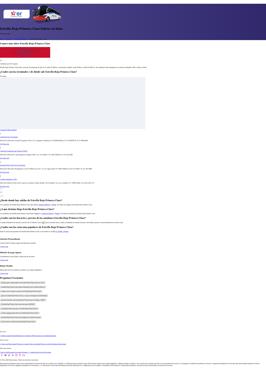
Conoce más (4, 246)
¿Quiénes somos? (5, 336)
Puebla (14, 130)
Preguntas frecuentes (15, 352)
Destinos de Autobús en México (26, 336)
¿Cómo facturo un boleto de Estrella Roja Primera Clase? (18, 321)
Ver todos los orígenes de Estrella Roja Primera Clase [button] (74, 205)
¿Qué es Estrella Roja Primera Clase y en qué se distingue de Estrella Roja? (24, 295)
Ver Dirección (4, 144)
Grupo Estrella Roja (20, 39)
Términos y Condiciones (30, 352)
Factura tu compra (23, 344)
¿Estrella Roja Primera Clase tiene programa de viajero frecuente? (21, 317)
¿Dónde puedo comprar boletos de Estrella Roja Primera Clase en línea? (22, 282)
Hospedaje (52, 336)
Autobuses (8, 39)
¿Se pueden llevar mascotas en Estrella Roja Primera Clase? (19, 308)
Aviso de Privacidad (44, 352)
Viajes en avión (45, 344)
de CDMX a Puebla (61, 231)
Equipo (13, 336)
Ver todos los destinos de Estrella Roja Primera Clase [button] (77, 213)
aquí (43, 222)
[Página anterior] (1, 188)
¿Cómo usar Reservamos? (8, 344)
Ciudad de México (6, 130)
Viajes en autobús (34, 344)
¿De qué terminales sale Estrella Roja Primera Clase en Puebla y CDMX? (23, 300)
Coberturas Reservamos (58, 344)
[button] (133, 102)
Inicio (2, 39)
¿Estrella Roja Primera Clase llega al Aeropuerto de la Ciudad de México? (23, 287)
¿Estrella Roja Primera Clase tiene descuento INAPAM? (18, 304)
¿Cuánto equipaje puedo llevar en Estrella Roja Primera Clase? (20, 313)
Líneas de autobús (43, 336)
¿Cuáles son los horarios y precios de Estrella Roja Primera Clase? (21, 291)
